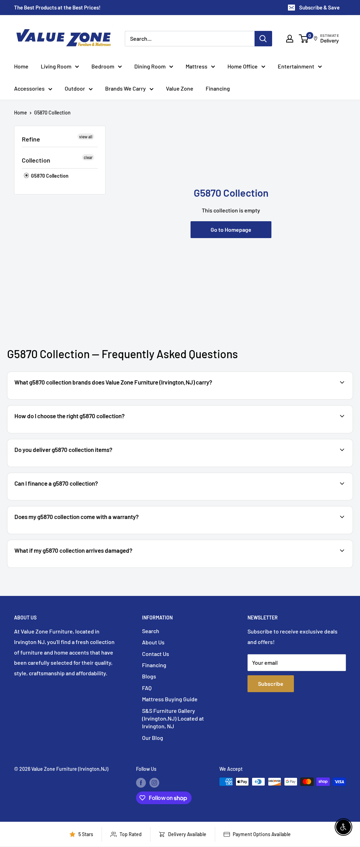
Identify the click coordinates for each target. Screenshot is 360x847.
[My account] (289, 38)
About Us (153, 642)
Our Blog (152, 737)
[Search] (263, 38)
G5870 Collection (52, 113)
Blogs (149, 676)
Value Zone (179, 88)
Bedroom (102, 66)
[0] (304, 38)
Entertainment (296, 66)
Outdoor (75, 88)
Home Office (242, 66)
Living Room (56, 66)
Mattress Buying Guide (170, 699)
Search (150, 631)
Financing (218, 88)
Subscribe (270, 683)
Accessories (29, 88)
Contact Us (155, 653)
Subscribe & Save (319, 7)
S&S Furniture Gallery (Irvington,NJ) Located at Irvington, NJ (173, 718)
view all (85, 136)
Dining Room (150, 66)
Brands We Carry (125, 88)
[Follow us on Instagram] (154, 782)
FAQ (147, 687)
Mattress (196, 66)
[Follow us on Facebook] (141, 782)
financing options (69, 499)
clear (88, 157)
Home (21, 66)
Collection (36, 160)
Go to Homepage (231, 229)
